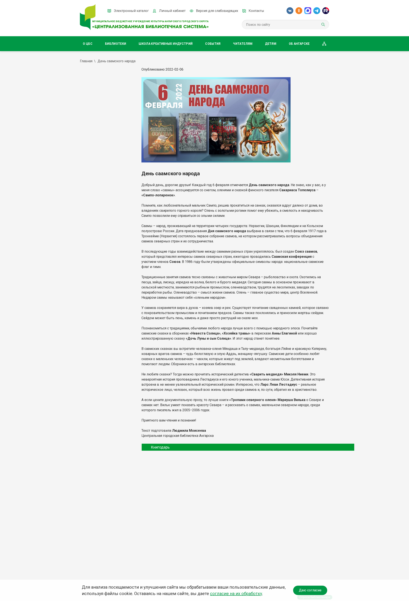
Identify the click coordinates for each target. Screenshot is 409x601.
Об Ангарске (299, 43)
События (212, 43)
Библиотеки (115, 43)
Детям (270, 43)
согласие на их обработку (236, 593)
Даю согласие (310, 590)
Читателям (242, 43)
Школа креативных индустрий (166, 43)
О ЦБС (87, 43)
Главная (86, 61)
